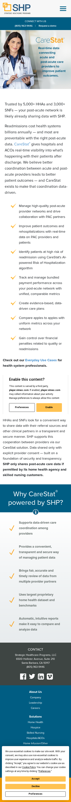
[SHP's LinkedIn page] (41, 676)
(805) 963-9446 (24, 25)
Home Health (35, 722)
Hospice (35, 727)
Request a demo (47, 25)
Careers (35, 708)
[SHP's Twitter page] (32, 676)
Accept (36, 778)
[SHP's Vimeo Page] (50, 676)
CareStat (21, 144)
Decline (36, 786)
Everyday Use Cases (41, 360)
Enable (49, 407)
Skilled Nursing (35, 732)
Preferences (35, 794)
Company (35, 697)
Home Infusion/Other (35, 743)
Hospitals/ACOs (36, 738)
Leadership (35, 702)
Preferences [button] (45, 771)
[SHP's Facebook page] (23, 676)
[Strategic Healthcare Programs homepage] (16, 8)
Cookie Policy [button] (29, 767)
